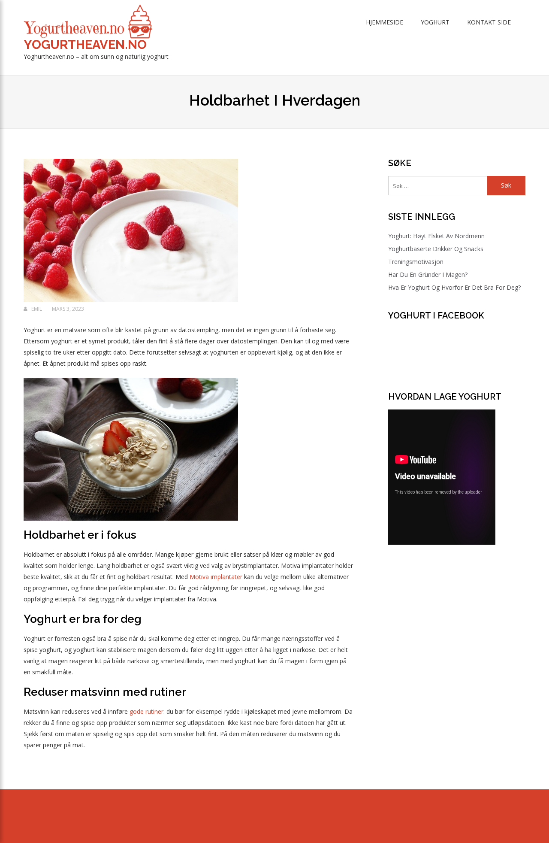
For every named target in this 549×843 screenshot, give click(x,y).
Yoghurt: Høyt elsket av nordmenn (436, 236)
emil (36, 308)
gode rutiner (146, 711)
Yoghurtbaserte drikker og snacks (435, 249)
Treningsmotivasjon (415, 262)
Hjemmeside (384, 22)
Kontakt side (489, 22)
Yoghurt (435, 22)
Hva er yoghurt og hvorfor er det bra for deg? (454, 287)
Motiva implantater (216, 577)
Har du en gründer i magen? (428, 274)
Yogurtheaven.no (85, 44)
